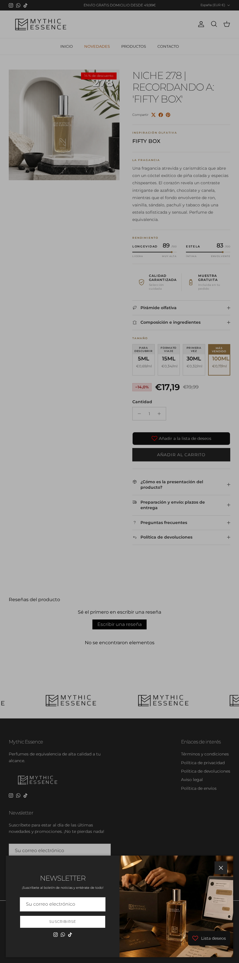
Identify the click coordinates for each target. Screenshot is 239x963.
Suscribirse (62, 921)
